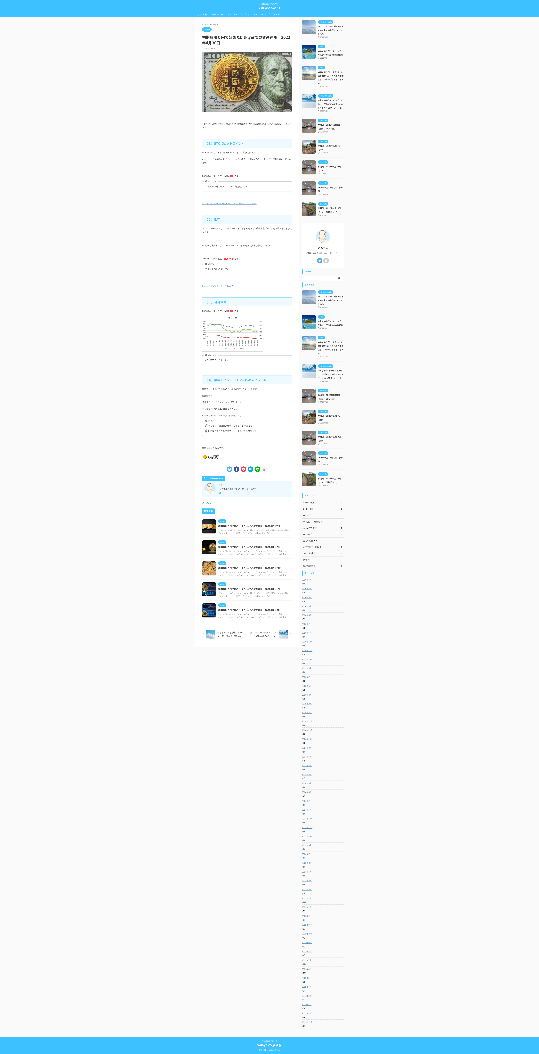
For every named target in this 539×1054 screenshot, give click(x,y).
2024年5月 (307, 774)
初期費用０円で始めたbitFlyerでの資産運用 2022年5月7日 (249, 526)
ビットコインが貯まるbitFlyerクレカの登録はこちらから (229, 203)
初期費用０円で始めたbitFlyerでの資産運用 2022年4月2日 (249, 547)
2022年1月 (306, 1013)
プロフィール (273, 14)
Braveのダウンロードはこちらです (218, 286)
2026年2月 (307, 624)
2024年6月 (307, 765)
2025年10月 (307, 659)
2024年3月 (307, 792)
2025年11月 (307, 650)
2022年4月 (307, 987)
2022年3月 (307, 995)
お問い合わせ (217, 14)
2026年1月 (306, 633)
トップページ (233, 14)
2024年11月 (307, 730)
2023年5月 (307, 872)
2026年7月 (307, 580)
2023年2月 (307, 898)
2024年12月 (307, 721)
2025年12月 (307, 641)
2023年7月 (307, 854)
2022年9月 (307, 942)
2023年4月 (307, 880)
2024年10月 (307, 739)
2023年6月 (307, 863)
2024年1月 (306, 810)
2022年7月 (306, 960)
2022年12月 (307, 916)
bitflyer (208, 503)
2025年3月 (307, 703)
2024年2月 (307, 801)
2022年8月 (307, 951)
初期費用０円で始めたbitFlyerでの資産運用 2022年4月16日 (249, 589)
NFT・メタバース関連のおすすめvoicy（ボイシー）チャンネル (330, 30)
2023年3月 (307, 889)
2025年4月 (307, 695)
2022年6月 (307, 969)
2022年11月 (307, 925)
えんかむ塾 (202, 14)
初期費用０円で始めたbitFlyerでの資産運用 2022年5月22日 (249, 568)
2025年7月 (307, 677)
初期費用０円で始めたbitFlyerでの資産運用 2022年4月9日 (249, 610)
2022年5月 (307, 978)
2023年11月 (307, 827)
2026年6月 (307, 588)
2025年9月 (307, 668)
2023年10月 (307, 836)
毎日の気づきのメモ (269, 1041)
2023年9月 (307, 845)
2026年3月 (307, 615)
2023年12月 (307, 818)
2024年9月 (307, 748)
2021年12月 (307, 1022)
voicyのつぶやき (269, 7)
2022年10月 (307, 934)
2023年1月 (306, 907)
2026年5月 (307, 597)
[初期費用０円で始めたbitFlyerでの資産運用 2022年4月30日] (250, 469)
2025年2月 (307, 712)
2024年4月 (307, 783)
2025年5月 (307, 686)
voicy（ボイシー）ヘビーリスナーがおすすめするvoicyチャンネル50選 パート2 (330, 104)
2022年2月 (306, 1004)
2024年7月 (307, 757)
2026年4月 (307, 606)
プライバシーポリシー (253, 14)
